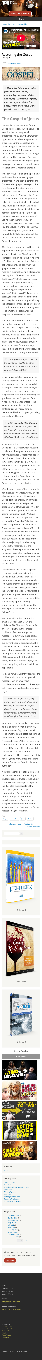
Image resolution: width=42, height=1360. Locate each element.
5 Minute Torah (9, 1182)
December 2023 (13, 1215)
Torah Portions (6, 1335)
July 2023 (11, 1225)
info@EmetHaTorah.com (11, 1302)
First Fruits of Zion (7, 1329)
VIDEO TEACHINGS (20, 14)
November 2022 (13, 1237)
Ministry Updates (10, 1192)
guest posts (8, 1190)
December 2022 (13, 1234)
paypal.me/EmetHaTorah (11, 1309)
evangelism (14, 819)
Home (4, 24)
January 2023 (12, 1232)
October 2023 (12, 1218)
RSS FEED (21, 1056)
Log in (6, 1170)
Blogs (9, 24)
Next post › (28, 824)
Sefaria (4, 1333)
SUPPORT (10, 1260)
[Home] (8, 5)
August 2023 (12, 1223)
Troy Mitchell (6, 1337)
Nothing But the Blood (12, 1197)
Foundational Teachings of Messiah (16, 1187)
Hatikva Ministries (7, 1331)
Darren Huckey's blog (20, 24)
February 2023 (13, 1230)
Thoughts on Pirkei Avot (12, 1201)
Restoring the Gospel (14, 63)
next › (26, 1241)
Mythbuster (8, 1194)
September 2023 (13, 1220)
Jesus (23, 819)
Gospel (5, 819)
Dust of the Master (11, 1185)
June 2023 (11, 1227)
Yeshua (30, 819)
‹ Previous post (15, 824)
